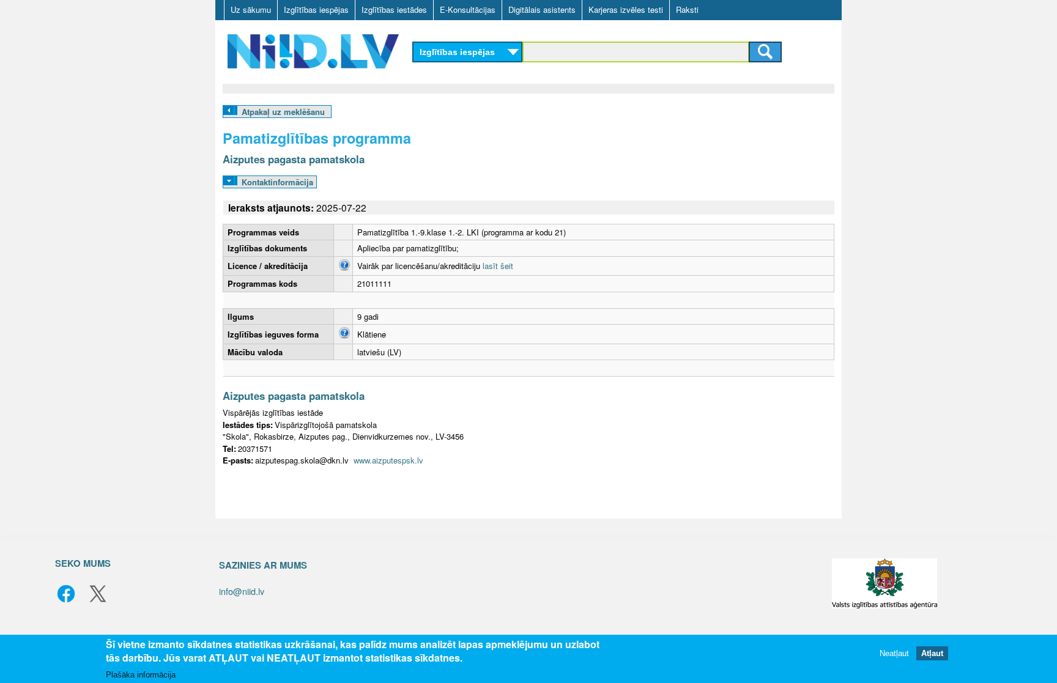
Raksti (687, 9)
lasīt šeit (498, 265)
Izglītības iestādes (394, 9)
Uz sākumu (251, 9)
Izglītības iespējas (316, 9)
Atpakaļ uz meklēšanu (283, 111)
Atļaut (932, 654)
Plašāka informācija (141, 674)
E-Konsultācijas (467, 9)
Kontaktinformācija (277, 182)
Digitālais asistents (542, 9)
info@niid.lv (241, 591)
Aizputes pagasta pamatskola (294, 159)
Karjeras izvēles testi (625, 9)
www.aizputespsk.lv (388, 460)
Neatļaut (894, 654)
